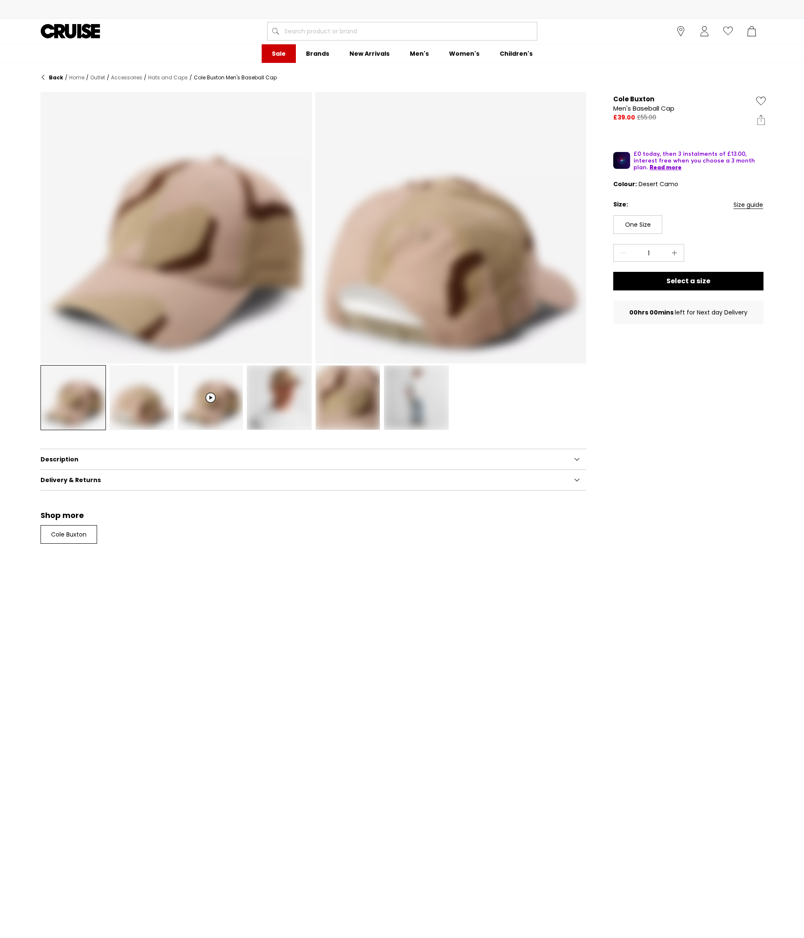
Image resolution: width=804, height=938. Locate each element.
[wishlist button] (728, 31)
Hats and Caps (168, 77)
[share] (761, 120)
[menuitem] (279, 53)
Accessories (126, 77)
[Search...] (275, 31)
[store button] (681, 31)
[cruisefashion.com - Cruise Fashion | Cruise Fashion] (70, 31)
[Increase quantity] (676, 252)
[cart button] (751, 31)
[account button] (704, 31)
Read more (666, 167)
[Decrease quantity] (621, 252)
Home (76, 77)
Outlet (97, 77)
